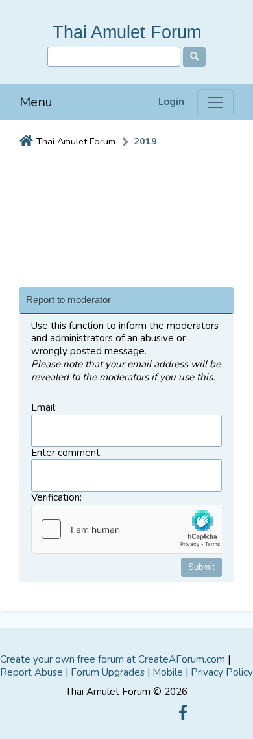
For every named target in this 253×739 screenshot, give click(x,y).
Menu (36, 102)
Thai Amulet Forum (127, 32)
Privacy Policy (222, 672)
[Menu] (215, 102)
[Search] (194, 57)
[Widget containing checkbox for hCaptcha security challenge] (129, 529)
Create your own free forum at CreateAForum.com (112, 659)
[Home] (26, 142)
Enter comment (65, 453)
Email (43, 408)
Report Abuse (31, 672)
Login (171, 102)
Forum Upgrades (108, 672)
